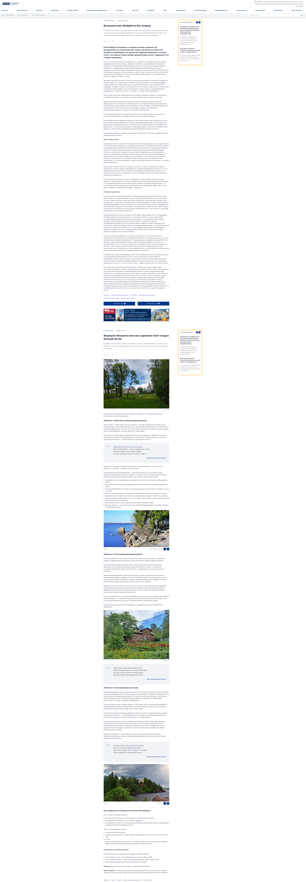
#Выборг (106, 880)
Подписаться (24, 15)
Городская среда (200, 10)
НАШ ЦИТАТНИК (258, 1)
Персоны (135, 10)
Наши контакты (296, 10)
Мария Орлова (299, 6)
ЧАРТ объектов (22, 10)
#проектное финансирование (120, 295)
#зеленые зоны (147, 880)
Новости (5, 10)
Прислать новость (40, 15)
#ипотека (106, 295)
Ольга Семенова (108, 330)
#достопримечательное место (132, 880)
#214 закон (133, 295)
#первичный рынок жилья (111, 298)
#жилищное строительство (147, 295)
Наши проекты (241, 10)
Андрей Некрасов (109, 20)
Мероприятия (181, 10)
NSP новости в (118, 303)
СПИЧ (165, 10)
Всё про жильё (73, 10)
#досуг (119, 880)
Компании (119, 10)
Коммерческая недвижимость (97, 10)
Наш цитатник (260, 10)
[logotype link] (11, 3)
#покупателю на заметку (128, 298)
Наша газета (278, 10)
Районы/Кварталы (221, 10)
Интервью (150, 10)
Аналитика (55, 10)
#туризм (113, 880)
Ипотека (39, 10)
